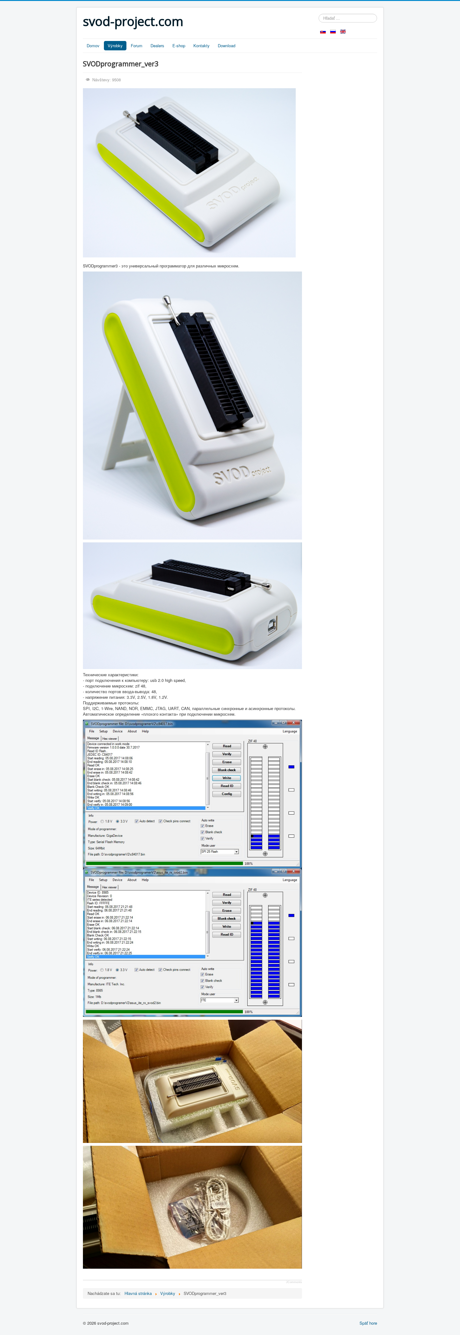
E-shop (178, 45)
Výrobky (115, 45)
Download (226, 45)
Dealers (157, 45)
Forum (136, 45)
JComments (294, 1282)
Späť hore (368, 1323)
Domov (93, 45)
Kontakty (201, 45)
